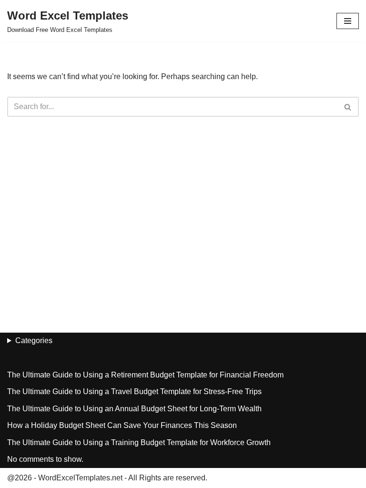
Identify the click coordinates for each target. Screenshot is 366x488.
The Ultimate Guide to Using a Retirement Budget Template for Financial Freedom (145, 375)
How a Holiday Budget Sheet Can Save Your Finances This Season (122, 425)
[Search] (348, 107)
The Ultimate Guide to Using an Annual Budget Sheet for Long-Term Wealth (134, 409)
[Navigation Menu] (347, 21)
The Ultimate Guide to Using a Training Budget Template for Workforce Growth (139, 442)
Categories (33, 340)
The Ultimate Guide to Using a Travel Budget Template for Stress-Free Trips (134, 391)
